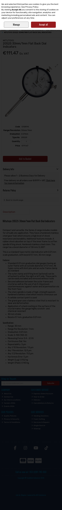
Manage (16, 24)
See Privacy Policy (29, 7)
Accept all (43, 24)
